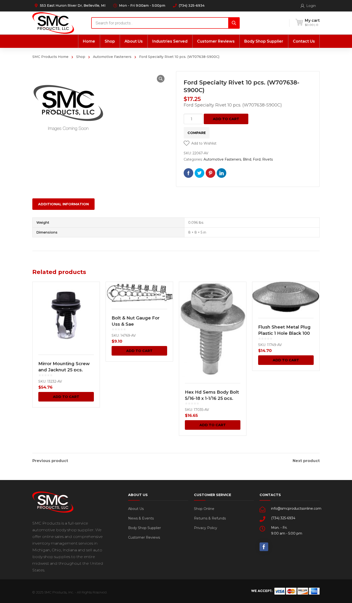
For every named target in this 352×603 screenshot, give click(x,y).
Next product (306, 461)
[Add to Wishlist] (93, 292)
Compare (196, 133)
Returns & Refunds (210, 518)
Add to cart (226, 119)
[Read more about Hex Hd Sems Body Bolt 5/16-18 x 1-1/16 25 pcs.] (212, 329)
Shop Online (204, 509)
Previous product (50, 461)
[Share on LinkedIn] (221, 173)
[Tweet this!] (199, 173)
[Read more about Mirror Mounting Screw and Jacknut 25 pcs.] (66, 315)
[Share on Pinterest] (210, 173)
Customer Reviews (144, 537)
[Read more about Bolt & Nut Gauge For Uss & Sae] (139, 292)
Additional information (63, 204)
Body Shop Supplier (144, 528)
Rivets (267, 159)
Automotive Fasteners (112, 57)
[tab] (63, 204)
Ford (257, 159)
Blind (247, 159)
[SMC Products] (53, 22)
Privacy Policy (205, 528)
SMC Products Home (50, 57)
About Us (136, 509)
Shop (80, 57)
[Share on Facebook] (188, 173)
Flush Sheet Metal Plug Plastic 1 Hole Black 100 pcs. (284, 333)
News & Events (141, 518)
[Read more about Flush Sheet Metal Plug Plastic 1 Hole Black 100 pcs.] (285, 297)
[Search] (234, 23)
